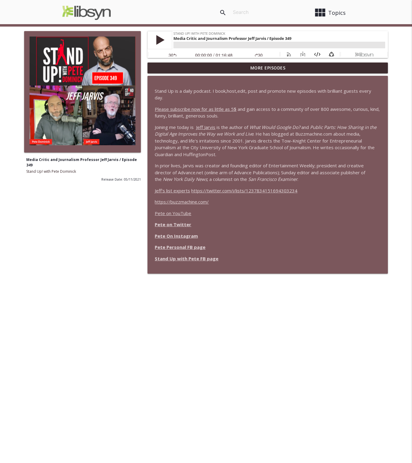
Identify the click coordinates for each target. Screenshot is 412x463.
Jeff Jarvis (205, 127)
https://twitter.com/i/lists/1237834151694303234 (244, 191)
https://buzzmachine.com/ (182, 202)
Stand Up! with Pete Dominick (51, 171)
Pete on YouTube (173, 213)
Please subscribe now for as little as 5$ (195, 109)
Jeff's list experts (172, 191)
